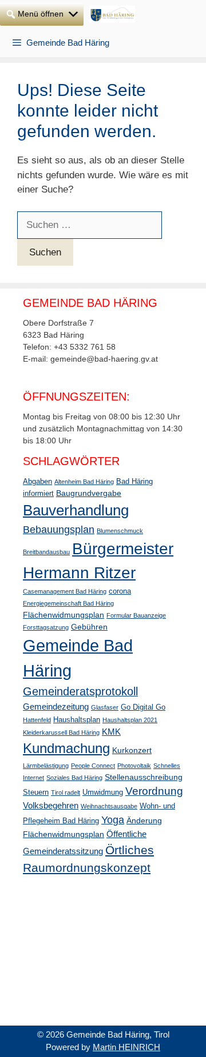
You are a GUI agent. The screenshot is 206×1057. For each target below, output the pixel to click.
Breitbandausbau (46, 551)
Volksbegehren (50, 805)
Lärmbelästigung (46, 765)
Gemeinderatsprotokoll (80, 691)
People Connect (93, 765)
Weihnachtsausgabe (109, 806)
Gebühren (89, 626)
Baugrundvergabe (88, 493)
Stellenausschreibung (144, 777)
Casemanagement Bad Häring (64, 591)
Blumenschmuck (120, 530)
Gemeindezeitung (56, 706)
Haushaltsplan (76, 720)
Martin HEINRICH (126, 1047)
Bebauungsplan (58, 529)
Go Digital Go (143, 707)
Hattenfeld (37, 719)
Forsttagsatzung (46, 627)
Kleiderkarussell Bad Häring (61, 732)
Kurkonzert (132, 750)
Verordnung (154, 791)
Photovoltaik (134, 765)
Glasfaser (104, 707)
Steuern (36, 792)
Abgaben (37, 482)
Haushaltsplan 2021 (129, 719)
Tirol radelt (65, 792)
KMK (111, 731)
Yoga (112, 820)
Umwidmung (102, 792)
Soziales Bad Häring (74, 777)
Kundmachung (66, 748)
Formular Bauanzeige (136, 615)
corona (120, 591)
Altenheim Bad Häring (84, 481)
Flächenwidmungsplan (63, 614)
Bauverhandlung (76, 510)
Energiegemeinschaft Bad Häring (68, 603)
